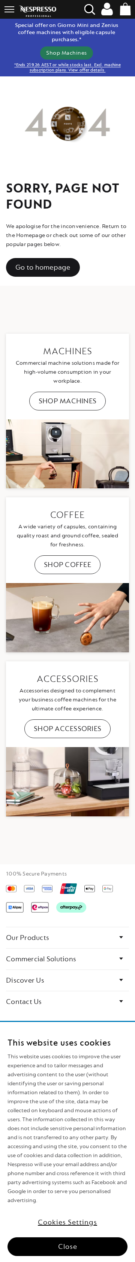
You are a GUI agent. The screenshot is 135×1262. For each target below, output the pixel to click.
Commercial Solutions (41, 959)
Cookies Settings (67, 1222)
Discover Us (25, 980)
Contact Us (24, 1001)
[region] (67, 1142)
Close (67, 1246)
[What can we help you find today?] (90, 9)
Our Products (27, 937)
